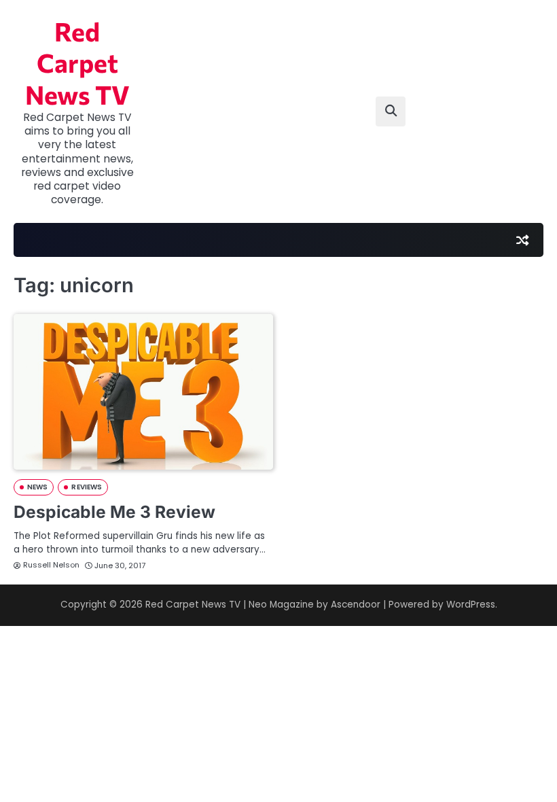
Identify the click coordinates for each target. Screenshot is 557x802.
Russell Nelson (51, 564)
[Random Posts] (522, 240)
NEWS (37, 487)
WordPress (470, 604)
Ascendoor (355, 604)
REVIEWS (86, 487)
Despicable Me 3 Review (114, 512)
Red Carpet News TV (77, 63)
